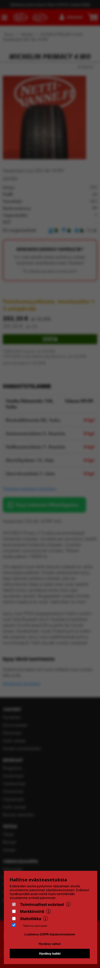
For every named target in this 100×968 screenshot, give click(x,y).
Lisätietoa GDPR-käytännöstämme (49, 934)
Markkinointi (32, 911)
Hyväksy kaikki (50, 953)
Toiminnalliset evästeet (42, 904)
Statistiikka (30, 918)
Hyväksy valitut (50, 943)
